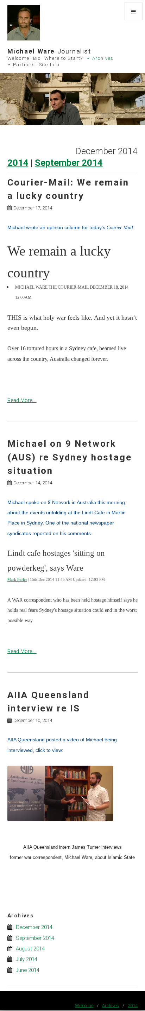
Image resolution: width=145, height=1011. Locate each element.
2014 (18, 162)
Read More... (22, 400)
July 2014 (26, 959)
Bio (37, 58)
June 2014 (27, 970)
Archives (103, 58)
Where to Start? (63, 58)
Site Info (49, 64)
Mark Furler (17, 579)
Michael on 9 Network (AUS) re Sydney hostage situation (69, 457)
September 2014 (69, 162)
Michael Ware (49, 51)
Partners (24, 64)
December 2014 (34, 927)
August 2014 (30, 949)
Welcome (18, 58)
